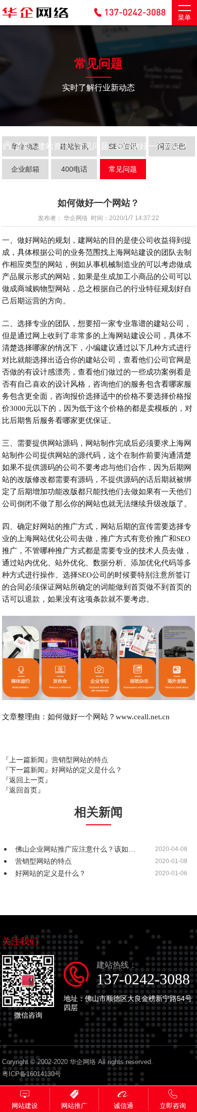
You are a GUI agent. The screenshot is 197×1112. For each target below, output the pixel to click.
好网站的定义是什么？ (50, 873)
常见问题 (92, 146)
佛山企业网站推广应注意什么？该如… (75, 849)
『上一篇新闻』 (55, 760)
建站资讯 (53, 146)
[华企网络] (35, 18)
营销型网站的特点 (43, 861)
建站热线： (143, 974)
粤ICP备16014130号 (31, 1074)
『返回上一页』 (27, 780)
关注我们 (20, 941)
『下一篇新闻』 (62, 770)
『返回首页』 (23, 790)
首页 (22, 146)
